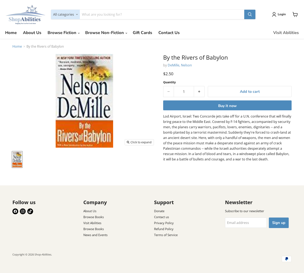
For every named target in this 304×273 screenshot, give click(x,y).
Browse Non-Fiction (105, 32)
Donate (159, 211)
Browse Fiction (62, 32)
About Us (32, 32)
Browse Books (93, 217)
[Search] (249, 14)
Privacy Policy (164, 223)
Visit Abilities (286, 32)
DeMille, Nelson (180, 65)
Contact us (161, 217)
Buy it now (227, 105)
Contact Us (169, 32)
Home (11, 32)
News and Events (95, 235)
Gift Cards (142, 32)
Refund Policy (164, 229)
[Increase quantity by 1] (199, 91)
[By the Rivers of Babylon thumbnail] (17, 159)
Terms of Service (166, 235)
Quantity (169, 82)
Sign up (278, 222)
